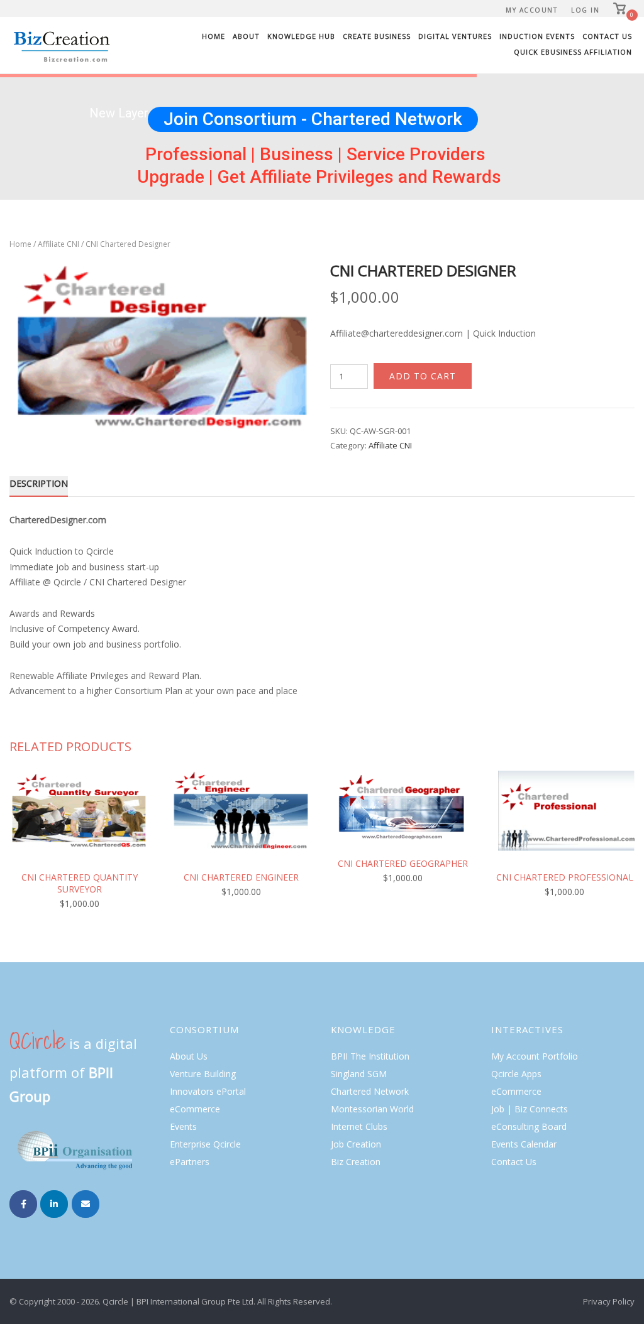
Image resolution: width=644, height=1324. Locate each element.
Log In (585, 10)
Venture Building (203, 1074)
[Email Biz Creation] (85, 1204)
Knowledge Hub (301, 36)
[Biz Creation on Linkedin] (54, 1204)
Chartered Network (370, 1091)
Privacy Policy (609, 1301)
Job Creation (356, 1144)
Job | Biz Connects (529, 1109)
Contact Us (607, 36)
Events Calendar (524, 1144)
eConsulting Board (529, 1126)
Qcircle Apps (516, 1074)
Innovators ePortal (208, 1091)
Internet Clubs (359, 1126)
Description (38, 483)
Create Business (377, 36)
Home (213, 36)
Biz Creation (355, 1162)
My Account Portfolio (534, 1056)
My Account (531, 10)
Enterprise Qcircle (205, 1144)
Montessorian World (372, 1109)
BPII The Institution (370, 1056)
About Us (189, 1056)
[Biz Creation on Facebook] (23, 1204)
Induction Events (537, 36)
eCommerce (195, 1109)
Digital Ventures (455, 36)
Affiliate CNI (58, 244)
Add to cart (422, 376)
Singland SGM (359, 1074)
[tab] (38, 486)
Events (183, 1126)
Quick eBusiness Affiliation (573, 52)
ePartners (189, 1162)
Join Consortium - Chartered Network (313, 119)
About (246, 36)
